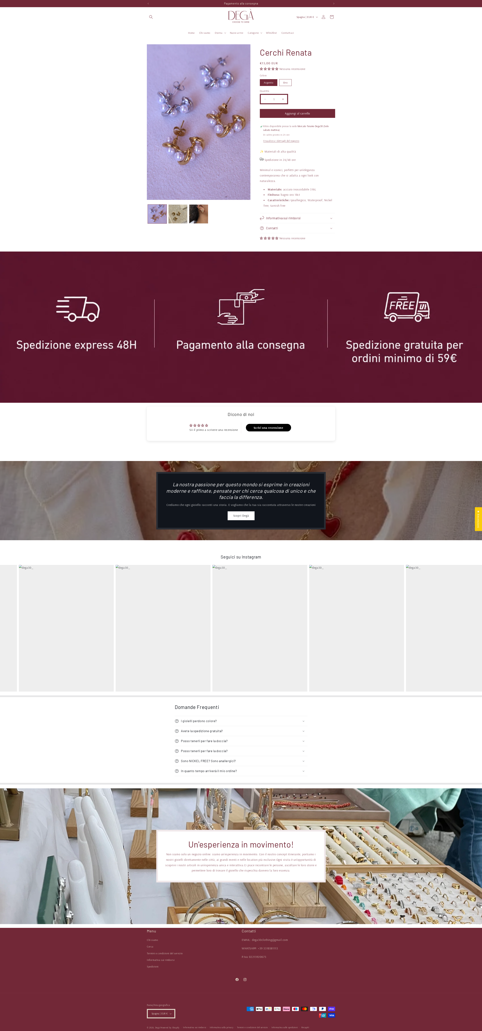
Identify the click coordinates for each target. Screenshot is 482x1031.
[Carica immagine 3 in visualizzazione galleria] (198, 214)
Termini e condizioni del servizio (165, 953)
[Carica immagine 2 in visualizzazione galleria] (178, 214)
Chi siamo (152, 940)
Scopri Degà (241, 515)
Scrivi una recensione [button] (268, 427)
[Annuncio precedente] (148, 3)
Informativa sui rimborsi (161, 960)
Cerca (150, 946)
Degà (157, 1027)
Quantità (264, 90)
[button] (151, 17)
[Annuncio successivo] (334, 3)
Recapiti (305, 1027)
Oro (285, 82)
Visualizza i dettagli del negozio (281, 141)
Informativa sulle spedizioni (285, 1027)
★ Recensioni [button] (478, 519)
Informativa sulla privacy (221, 1027)
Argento (268, 82)
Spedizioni (153, 966)
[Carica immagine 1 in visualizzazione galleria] (157, 214)
